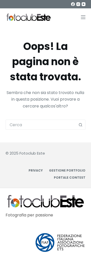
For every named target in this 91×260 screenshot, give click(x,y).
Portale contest (69, 178)
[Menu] (83, 17)
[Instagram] (78, 4)
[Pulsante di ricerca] (80, 124)
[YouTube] (83, 4)
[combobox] (41, 125)
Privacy (36, 171)
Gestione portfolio (67, 171)
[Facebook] (73, 4)
